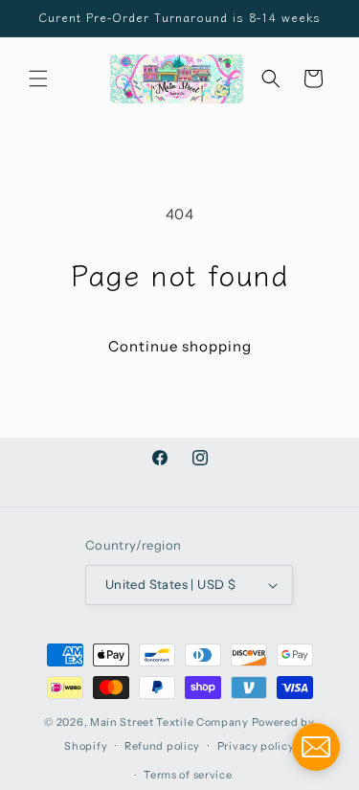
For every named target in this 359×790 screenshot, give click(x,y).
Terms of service (188, 774)
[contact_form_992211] (316, 747)
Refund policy (162, 746)
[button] (38, 78)
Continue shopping (180, 346)
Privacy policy (256, 746)
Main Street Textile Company (169, 722)
